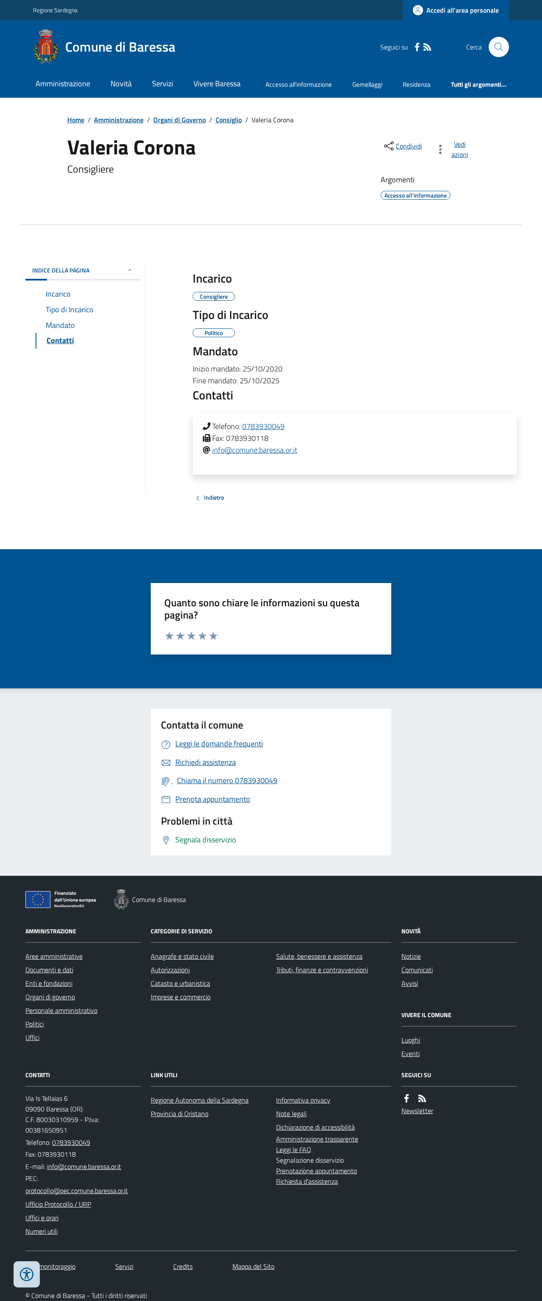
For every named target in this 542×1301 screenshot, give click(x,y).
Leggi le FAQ (293, 1149)
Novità (121, 83)
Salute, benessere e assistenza (319, 956)
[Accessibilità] (26, 1274)
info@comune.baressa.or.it (254, 450)
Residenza (417, 84)
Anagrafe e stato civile (182, 956)
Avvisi (409, 983)
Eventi (410, 1053)
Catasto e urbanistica (180, 983)
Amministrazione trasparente (317, 1139)
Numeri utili (41, 1231)
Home (75, 120)
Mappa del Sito (253, 1266)
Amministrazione (63, 83)
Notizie (411, 956)
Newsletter (417, 1111)
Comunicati (417, 970)
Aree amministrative (54, 956)
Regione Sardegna (55, 10)
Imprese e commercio (180, 997)
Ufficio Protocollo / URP (58, 1204)
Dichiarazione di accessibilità (315, 1127)
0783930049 (263, 426)
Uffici (32, 1037)
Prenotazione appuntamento (316, 1171)
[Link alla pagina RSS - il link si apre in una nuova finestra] (427, 47)
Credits (183, 1266)
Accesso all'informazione (298, 84)
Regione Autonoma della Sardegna (200, 1100)
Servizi (162, 83)
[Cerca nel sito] (495, 47)
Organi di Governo (179, 120)
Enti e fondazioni (48, 983)
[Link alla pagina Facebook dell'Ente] (406, 1098)
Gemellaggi (367, 84)
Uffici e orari (41, 1218)
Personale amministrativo (61, 1010)
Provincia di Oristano (179, 1113)
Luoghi (410, 1040)
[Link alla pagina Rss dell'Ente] (422, 1098)
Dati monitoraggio (50, 1266)
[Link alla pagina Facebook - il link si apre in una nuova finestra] (417, 47)
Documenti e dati (49, 970)
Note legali (291, 1113)
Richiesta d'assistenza (307, 1181)
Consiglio (229, 120)
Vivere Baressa (217, 83)
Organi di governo (50, 997)
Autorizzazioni (170, 970)
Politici (34, 1024)
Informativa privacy (303, 1100)
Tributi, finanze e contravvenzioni (322, 970)
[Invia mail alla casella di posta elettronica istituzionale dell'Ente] (84, 1166)
